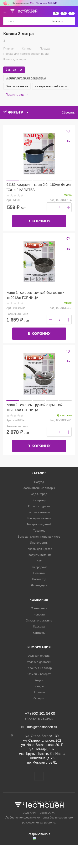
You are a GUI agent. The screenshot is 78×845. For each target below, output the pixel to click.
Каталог (39, 473)
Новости (39, 614)
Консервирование (39, 518)
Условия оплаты (39, 655)
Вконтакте (39, 776)
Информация (39, 647)
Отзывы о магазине (39, 620)
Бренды (39, 686)
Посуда (39, 482)
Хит (39, 560)
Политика (39, 692)
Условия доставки (39, 662)
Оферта (39, 698)
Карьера (39, 626)
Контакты (39, 632)
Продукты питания (39, 554)
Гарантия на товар (39, 668)
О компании (39, 608)
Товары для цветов (39, 548)
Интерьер (39, 500)
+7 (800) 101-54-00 (40, 713)
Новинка (39, 573)
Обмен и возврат (39, 674)
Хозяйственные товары (39, 488)
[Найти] (71, 21)
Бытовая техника (39, 512)
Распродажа (39, 567)
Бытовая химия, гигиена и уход (39, 536)
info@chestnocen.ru (42, 727)
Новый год (39, 579)
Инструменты (39, 542)
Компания (39, 599)
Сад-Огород (39, 494)
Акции (39, 680)
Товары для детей (39, 524)
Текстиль (39, 530)
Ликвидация (39, 585)
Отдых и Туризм (39, 506)
